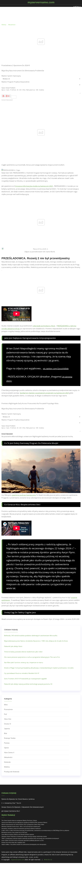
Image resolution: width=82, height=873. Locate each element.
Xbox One (7, 719)
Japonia (7, 728)
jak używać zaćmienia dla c (11, 811)
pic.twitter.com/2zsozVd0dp (56, 368)
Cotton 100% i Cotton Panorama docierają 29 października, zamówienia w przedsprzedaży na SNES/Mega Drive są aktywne (35, 830)
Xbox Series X (9, 752)
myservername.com (17, 860)
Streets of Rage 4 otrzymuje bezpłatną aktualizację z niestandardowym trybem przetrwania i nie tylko (39, 668)
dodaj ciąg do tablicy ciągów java (20, 612)
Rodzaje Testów (10, 738)
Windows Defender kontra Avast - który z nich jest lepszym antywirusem (21, 826)
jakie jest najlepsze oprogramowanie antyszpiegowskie (30, 338)
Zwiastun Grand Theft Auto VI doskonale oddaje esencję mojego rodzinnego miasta (24, 836)
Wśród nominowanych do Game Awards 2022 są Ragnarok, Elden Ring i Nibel (23, 824)
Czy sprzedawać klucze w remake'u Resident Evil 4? (21, 673)
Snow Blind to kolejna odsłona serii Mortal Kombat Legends (18, 834)
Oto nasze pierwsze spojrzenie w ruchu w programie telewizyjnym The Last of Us (32, 657)
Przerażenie (8, 709)
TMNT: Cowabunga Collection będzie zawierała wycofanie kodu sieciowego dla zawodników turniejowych (30, 838)
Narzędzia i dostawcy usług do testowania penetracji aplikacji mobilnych (21, 828)
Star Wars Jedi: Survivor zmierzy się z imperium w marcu (23, 662)
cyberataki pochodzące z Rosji (44, 326)
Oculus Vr (7, 724)
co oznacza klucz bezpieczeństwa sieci (22, 504)
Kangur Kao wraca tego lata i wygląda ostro (13, 842)
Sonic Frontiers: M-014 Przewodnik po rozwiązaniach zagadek (25, 679)
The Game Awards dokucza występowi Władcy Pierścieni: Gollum (19, 820)
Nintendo (7, 762)
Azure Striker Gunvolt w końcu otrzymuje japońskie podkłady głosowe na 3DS (23, 840)
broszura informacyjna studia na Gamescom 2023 (34, 186)
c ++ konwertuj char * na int (11, 803)
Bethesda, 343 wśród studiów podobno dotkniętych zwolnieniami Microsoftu (30, 636)
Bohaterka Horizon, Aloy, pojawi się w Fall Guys (14, 832)
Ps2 (5, 714)
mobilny (7, 767)
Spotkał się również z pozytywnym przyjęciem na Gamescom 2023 (44, 393)
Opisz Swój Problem (8, 88)
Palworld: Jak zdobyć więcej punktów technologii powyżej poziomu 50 (28, 684)
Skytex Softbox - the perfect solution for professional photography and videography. (24, 844)
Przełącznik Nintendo (11, 772)
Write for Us (48, 860)
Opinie (6, 748)
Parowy (7, 743)
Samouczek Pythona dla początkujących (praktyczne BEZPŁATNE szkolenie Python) (24, 822)
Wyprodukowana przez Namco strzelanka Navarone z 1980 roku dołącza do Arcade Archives (36, 641)
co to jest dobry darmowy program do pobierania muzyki (31, 443)
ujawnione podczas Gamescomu (24, 495)
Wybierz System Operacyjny (11, 76)
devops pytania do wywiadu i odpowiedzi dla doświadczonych (23, 807)
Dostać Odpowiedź (7, 100)
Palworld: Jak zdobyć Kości (13, 646)
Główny (4, 24)
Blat (5, 733)
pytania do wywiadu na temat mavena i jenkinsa (18, 799)
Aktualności (11, 24)
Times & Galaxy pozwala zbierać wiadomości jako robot (23, 652)
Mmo (6, 705)
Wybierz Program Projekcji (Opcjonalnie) (15, 82)
